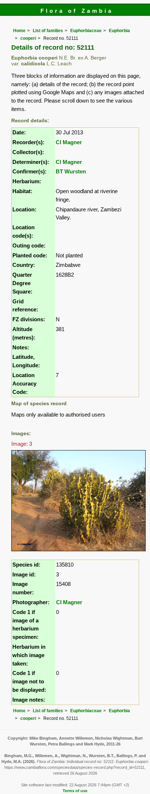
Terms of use (75, 791)
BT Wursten (71, 171)
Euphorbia (119, 30)
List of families (48, 30)
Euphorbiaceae (86, 30)
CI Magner (69, 142)
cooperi (28, 38)
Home (19, 30)
